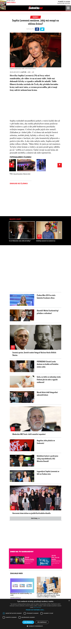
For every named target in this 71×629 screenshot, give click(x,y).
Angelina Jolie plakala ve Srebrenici (46, 442)
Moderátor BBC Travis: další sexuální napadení (29, 434)
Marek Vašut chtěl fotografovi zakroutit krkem (47, 394)
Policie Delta (29, 558)
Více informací (37, 607)
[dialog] (35, 614)
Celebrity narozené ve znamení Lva (45, 241)
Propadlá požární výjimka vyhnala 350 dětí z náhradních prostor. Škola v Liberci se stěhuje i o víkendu (48, 595)
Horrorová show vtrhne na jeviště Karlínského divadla (31, 513)
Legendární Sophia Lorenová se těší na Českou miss (48, 473)
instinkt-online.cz (15, 597)
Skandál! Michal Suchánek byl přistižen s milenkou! (47, 312)
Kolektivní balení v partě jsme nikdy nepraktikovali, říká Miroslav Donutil (47, 458)
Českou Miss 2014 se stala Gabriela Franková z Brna (46, 296)
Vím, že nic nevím (55, 557)
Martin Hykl (26, 174)
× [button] (69, 600)
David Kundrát (18, 174)
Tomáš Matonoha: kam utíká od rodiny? (20, 241)
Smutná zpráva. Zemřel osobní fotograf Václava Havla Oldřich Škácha (34, 354)
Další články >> (35, 518)
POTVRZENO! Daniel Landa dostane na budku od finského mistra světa (47, 364)
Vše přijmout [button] (28, 622)
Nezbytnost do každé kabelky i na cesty (21, 594)
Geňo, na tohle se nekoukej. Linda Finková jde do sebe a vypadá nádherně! (49, 379)
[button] (35, 610)
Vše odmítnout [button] (42, 622)
